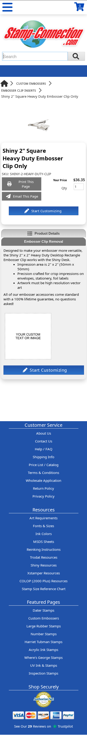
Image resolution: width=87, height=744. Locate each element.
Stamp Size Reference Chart (43, 588)
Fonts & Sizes (43, 525)
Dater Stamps (43, 610)
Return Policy (43, 488)
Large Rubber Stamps (43, 626)
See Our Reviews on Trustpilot (43, 726)
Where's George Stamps (43, 657)
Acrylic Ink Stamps (43, 649)
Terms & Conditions (43, 472)
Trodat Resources (43, 557)
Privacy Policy (43, 496)
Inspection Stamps (43, 673)
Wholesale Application (43, 480)
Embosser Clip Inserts (18, 90)
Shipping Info (43, 456)
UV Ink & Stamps (43, 665)
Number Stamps (44, 634)
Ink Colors (43, 533)
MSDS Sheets (43, 541)
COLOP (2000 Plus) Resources (43, 581)
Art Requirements (43, 518)
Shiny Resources (44, 565)
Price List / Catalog (43, 464)
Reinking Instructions (44, 549)
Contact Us (43, 441)
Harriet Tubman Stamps (43, 641)
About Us (43, 433)
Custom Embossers (31, 83)
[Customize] (43, 210)
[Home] (4, 83)
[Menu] (7, 7)
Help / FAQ (43, 449)
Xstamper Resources (43, 573)
